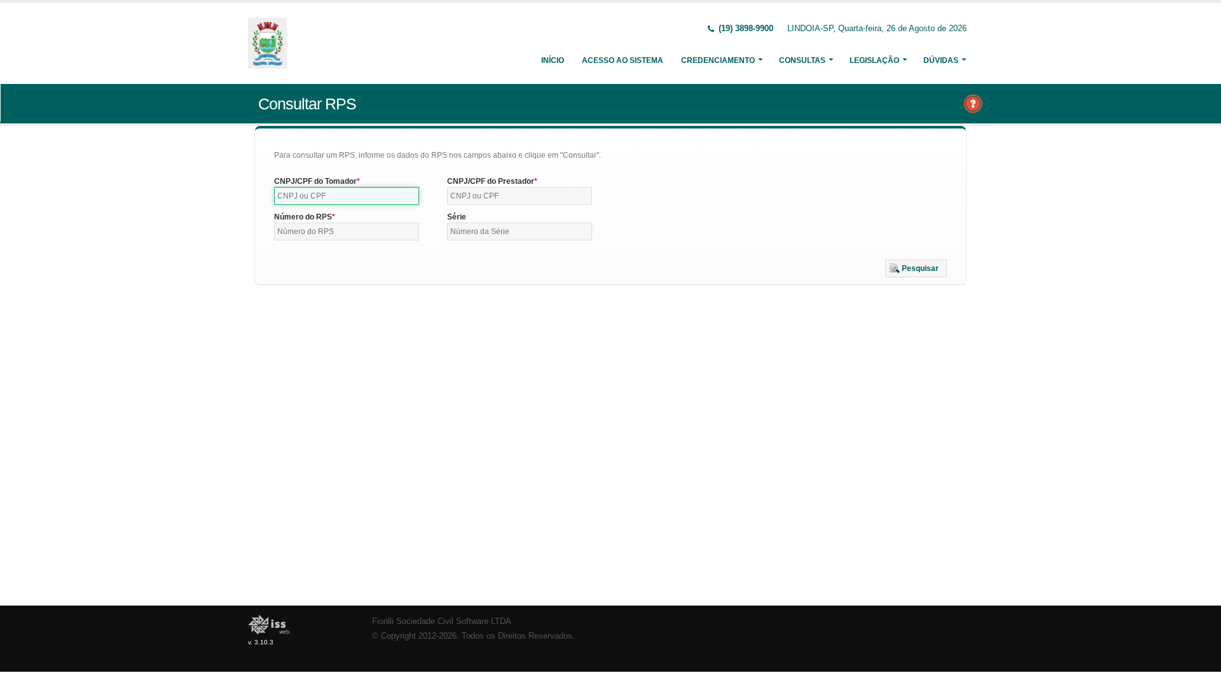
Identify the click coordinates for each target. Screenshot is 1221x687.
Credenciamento (718, 60)
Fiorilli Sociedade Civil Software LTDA (441, 621)
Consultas (802, 60)
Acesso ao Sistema (622, 60)
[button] (916, 268)
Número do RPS (303, 216)
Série (456, 216)
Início (552, 60)
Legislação (874, 60)
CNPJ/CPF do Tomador (315, 181)
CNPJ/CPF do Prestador (490, 181)
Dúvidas (940, 60)
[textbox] (346, 196)
